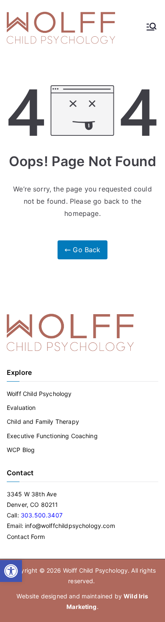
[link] (11, 571)
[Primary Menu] (151, 27)
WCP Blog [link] (21, 449)
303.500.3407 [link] (42, 515)
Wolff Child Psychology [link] (39, 393)
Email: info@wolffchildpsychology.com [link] (61, 525)
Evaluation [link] (21, 407)
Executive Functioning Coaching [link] (52, 435)
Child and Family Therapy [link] (43, 421)
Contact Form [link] (26, 536)
